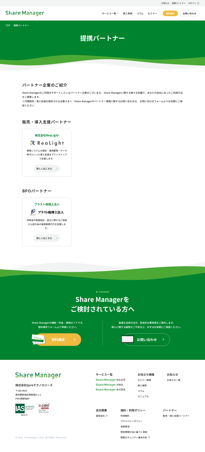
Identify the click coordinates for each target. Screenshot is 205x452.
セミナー (152, 13)
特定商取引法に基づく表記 (133, 432)
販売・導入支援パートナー (176, 415)
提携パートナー (179, 3)
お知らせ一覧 (173, 380)
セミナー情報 (144, 380)
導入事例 (127, 13)
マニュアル (143, 396)
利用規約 (124, 415)
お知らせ (165, 3)
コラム (140, 13)
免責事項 (124, 426)
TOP (8, 25)
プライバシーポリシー (131, 421)
